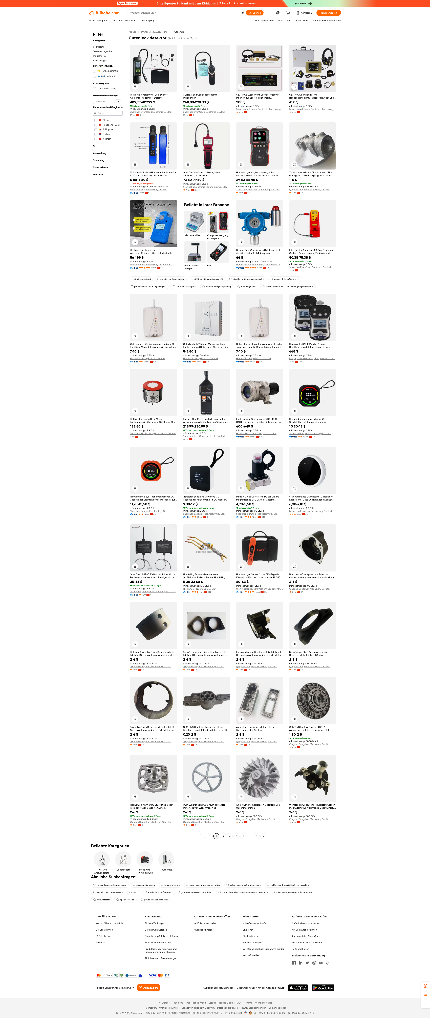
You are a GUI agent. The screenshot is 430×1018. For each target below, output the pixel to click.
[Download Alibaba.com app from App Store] (298, 987)
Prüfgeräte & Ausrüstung (154, 31)
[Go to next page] (263, 836)
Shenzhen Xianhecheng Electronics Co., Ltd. (153, 433)
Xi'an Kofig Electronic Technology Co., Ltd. (205, 187)
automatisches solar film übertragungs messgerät (290, 286)
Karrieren (100, 942)
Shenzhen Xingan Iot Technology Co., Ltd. (310, 511)
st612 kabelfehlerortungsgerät (208, 279)
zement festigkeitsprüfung (218, 286)
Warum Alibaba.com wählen (110, 923)
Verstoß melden (251, 955)
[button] (243, 13)
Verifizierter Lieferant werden (307, 942)
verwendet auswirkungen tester (112, 885)
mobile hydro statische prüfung (197, 892)
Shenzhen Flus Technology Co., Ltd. (148, 189)
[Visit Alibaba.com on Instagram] (314, 963)
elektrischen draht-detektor (110, 892)
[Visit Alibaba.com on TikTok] (328, 963)
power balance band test (156, 900)
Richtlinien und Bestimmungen (161, 958)
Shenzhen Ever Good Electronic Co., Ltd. (151, 111)
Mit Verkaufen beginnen (304, 929)
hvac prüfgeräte (172, 885)
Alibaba (132, 31)
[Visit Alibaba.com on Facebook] (294, 963)
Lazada (212, 1002)
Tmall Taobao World (196, 1002)
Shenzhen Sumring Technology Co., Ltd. (256, 513)
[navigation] (108, 434)
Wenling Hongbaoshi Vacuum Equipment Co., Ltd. (259, 588)
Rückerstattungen (252, 942)
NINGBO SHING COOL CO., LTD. (199, 588)
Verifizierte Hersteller (205, 923)
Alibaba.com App (275, 987)
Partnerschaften (300, 949)
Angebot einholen (203, 929)
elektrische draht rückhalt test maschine (289, 885)
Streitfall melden (251, 936)
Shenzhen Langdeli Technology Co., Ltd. (310, 433)
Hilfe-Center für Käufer (255, 923)
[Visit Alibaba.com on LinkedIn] (301, 963)
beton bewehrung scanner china (204, 885)
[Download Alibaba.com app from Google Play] (323, 987)
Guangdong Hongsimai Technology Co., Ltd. (153, 591)
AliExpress (164, 1002)
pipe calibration (127, 900)
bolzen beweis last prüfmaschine (245, 885)
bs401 (135, 892)
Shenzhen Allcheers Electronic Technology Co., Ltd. (259, 109)
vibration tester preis (186, 286)
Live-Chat (248, 929)
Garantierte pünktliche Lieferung (162, 936)
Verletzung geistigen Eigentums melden (264, 949)
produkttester (103, 900)
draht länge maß (248, 286)
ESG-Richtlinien (104, 936)
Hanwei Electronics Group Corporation (256, 433)
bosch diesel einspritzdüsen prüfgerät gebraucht (245, 892)
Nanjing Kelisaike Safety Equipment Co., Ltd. (312, 358)
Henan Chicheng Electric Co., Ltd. (147, 358)
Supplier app (210, 987)
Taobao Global (226, 1002)
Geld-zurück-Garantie (156, 929)
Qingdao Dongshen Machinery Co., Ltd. (309, 189)
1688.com (178, 1002)
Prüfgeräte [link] (178, 31)
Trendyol (247, 1002)
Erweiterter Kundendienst (158, 942)
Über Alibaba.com (106, 916)
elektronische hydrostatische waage (295, 892)
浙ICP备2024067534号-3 (301, 1013)
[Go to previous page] (203, 836)
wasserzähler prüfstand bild (287, 279)
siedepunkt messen (145, 885)
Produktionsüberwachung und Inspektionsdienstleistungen (161, 950)
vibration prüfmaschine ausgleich (248, 279)
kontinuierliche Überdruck (160, 892)
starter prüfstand (142, 279)
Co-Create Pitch (104, 929)
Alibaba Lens (103, 987)
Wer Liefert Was (263, 1002)
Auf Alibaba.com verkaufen (306, 923)
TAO (238, 1002)
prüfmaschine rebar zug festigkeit (150, 286)
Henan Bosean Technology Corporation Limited (153, 264)
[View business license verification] (245, 1013)
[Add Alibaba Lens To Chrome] (148, 987)
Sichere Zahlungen (154, 923)
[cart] (288, 13)
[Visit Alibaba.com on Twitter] (307, 963)
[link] (425, 986)
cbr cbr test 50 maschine (172, 279)
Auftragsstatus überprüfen (306, 936)
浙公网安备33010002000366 (270, 1013)
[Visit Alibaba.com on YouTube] (321, 963)
